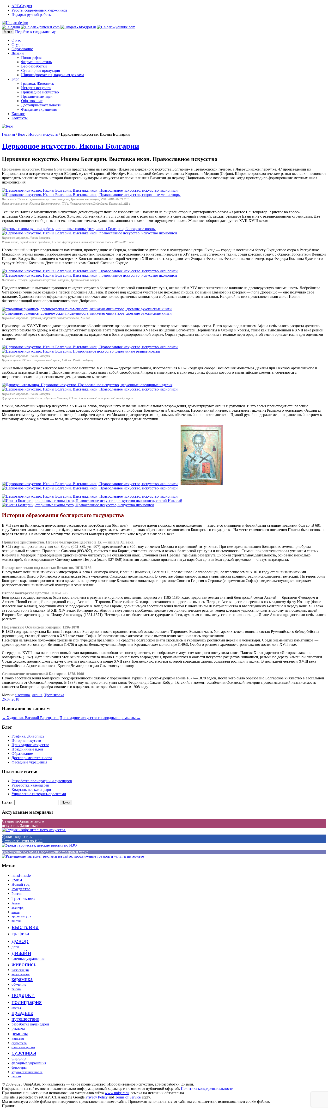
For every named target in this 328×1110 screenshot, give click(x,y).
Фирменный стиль (36, 62)
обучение (19, 984)
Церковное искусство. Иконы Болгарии (70, 146)
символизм (18, 1038)
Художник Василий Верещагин (30, 718)
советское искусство (23, 1047)
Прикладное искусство (40, 92)
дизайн (21, 952)
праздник (22, 1013)
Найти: (7, 802)
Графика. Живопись (37, 83)
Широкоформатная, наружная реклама (52, 75)
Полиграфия (31, 57)
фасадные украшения (29, 1063)
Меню (8, 32)
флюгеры (19, 1067)
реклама (18, 1028)
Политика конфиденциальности (207, 1088)
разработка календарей (30, 1024)
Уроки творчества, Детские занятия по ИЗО (22, 839)
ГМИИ (17, 880)
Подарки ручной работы (32, 14)
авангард (18, 907)
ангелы (15, 912)
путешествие (25, 1019)
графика (20, 933)
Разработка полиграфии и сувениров (42, 781)
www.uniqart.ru (117, 1093)
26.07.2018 (10, 699)
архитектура (21, 916)
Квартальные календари (31, 789)
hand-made (21, 875)
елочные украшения (28, 959)
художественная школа (27, 1072)
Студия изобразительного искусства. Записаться (23, 823)
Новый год (21, 884)
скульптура (19, 1043)
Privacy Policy (96, 1097)
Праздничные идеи (37, 96)
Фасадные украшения (39, 109)
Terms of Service (128, 1097)
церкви (16, 1076)
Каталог (18, 114)
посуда (16, 1007)
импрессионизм (21, 974)
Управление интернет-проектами (39, 794)
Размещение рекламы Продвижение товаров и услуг (45, 852)
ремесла (20, 1033)
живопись (24, 964)
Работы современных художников (39, 10)
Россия (17, 894)
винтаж (16, 920)
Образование (22, 49)
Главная (8, 134)
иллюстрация (20, 970)
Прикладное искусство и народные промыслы (100, 718)
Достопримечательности (41, 105)
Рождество (21, 889)
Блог (15, 79)
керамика (22, 979)
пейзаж (16, 989)
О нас (16, 40)
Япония (16, 903)
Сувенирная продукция (40, 70)
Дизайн (18, 53)
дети (15, 947)
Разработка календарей (30, 785)
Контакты (20, 118)
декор (20, 940)
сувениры (24, 1052)
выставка (22, 695)
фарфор (19, 1058)
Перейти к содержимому (35, 32)
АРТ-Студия (22, 6)
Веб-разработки (34, 66)
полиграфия (27, 1002)
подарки (23, 994)
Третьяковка (54, 695)
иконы (37, 695)
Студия (17, 45)
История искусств (36, 88)
